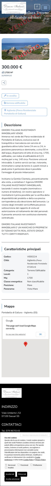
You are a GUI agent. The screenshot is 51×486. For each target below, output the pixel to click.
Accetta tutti (10, 474)
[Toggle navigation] (45, 8)
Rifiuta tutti (22, 474)
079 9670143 (13, 430)
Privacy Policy (40, 460)
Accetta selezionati (13, 479)
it (37, 6)
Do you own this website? (16, 334)
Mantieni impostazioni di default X (35, 435)
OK (40, 334)
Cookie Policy (28, 460)
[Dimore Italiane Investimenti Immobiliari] (14, 7)
